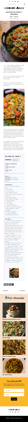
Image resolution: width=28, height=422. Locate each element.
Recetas (16, 16)
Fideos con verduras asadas (9, 356)
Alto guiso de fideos (7, 374)
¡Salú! (11, 16)
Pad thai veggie (6, 337)
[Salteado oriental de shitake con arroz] (14, 317)
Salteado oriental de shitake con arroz (12, 319)
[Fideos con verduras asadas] (14, 354)
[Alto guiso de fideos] (14, 373)
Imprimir (16, 159)
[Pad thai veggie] (14, 336)
